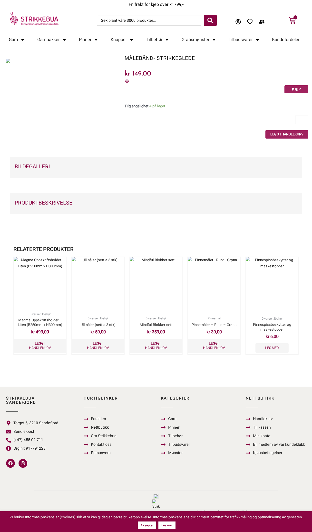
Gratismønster (195, 39)
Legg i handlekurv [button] (40, 345)
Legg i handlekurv (286, 134)
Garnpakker (48, 39)
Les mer (272, 347)
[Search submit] (210, 20)
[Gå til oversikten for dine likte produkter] (251, 21)
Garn (13, 39)
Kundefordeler (286, 39)
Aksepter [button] (147, 525)
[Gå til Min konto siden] (239, 21)
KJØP (296, 89)
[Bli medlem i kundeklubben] (263, 21)
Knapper (119, 39)
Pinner (85, 39)
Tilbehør (154, 39)
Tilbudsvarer (241, 39)
